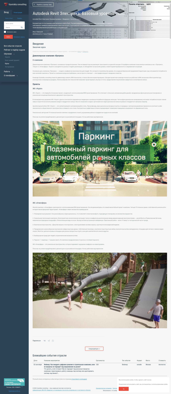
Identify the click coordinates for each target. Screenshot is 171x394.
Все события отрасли (13, 46)
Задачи (7, 57)
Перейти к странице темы (44, 4)
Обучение (8, 54)
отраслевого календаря (79, 379)
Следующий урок (94, 349)
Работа (7, 71)
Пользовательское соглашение (104, 388)
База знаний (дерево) (12, 60)
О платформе (9, 75)
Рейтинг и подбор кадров (14, 50)
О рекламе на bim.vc (14, 391)
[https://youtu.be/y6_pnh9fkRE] (100, 159)
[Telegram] (49, 341)
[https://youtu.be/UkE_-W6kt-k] (100, 290)
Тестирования (9, 67)
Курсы (7, 63)
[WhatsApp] (53, 341)
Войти (8, 37)
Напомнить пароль (19, 37)
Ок (123, 389)
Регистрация (18, 12)
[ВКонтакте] (45, 340)
